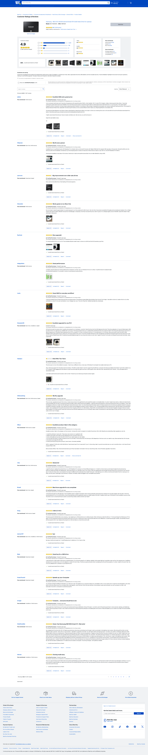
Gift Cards (5, 721)
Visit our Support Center (41, 707)
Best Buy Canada (141, 744)
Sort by (116, 89)
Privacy (19, 748)
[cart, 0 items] (131, 3)
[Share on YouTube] (105, 726)
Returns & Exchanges (8, 712)
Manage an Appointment (42, 714)
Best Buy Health (73, 714)
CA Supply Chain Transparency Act (107, 748)
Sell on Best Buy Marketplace (76, 707)
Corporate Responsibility (75, 731)
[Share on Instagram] (112, 726)
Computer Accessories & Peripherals (42, 14)
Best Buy (19, 14)
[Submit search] (108, 2)
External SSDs (70, 14)
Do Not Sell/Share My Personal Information (57, 748)
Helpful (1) (49, 455)
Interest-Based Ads (26, 748)
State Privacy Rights (35, 748)
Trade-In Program (7, 719)
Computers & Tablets (27, 14)
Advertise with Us (73, 710)
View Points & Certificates (42, 729)
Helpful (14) (49, 135)
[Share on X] (142, 726)
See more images (31, 33)
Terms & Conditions (13, 748)
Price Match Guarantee (8, 714)
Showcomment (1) (77, 135)
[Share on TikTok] (120, 726)
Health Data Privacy (44, 748)
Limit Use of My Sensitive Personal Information (77, 748)
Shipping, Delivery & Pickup (9, 710)
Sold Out (120, 24)
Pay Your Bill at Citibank (8, 729)
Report (62, 135)
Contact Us (38, 721)
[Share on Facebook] (127, 726)
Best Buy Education (73, 716)
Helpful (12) (49, 418)
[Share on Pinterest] (135, 726)
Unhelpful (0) (56, 168)
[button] (69, 29)
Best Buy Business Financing (9, 736)
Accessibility (5, 748)
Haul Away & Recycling (41, 719)
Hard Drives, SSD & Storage (58, 14)
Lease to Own (6, 731)
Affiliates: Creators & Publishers (76, 712)
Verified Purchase (51, 99)
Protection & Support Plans (42, 716)
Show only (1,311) (28, 82)
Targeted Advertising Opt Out (93, 748)
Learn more (110, 721)
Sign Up (139, 713)
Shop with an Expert (40, 710)
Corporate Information (74, 727)
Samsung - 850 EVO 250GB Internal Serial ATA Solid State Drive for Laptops (68, 21)
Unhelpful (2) (56, 351)
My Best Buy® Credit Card (9, 727)
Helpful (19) (49, 351)
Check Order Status (7, 707)
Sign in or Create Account (110, 706)
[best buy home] (18, 2)
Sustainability (72, 734)
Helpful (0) (49, 168)
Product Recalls (6, 716)
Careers (71, 729)
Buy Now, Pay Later (7, 734)
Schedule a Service (40, 712)
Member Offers (39, 731)
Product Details (78, 14)
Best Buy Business (73, 719)
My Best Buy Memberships (42, 727)
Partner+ (71, 721)
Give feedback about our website (23, 744)
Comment (68, 135)
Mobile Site (131, 744)
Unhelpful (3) (56, 135)
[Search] (43, 89)
